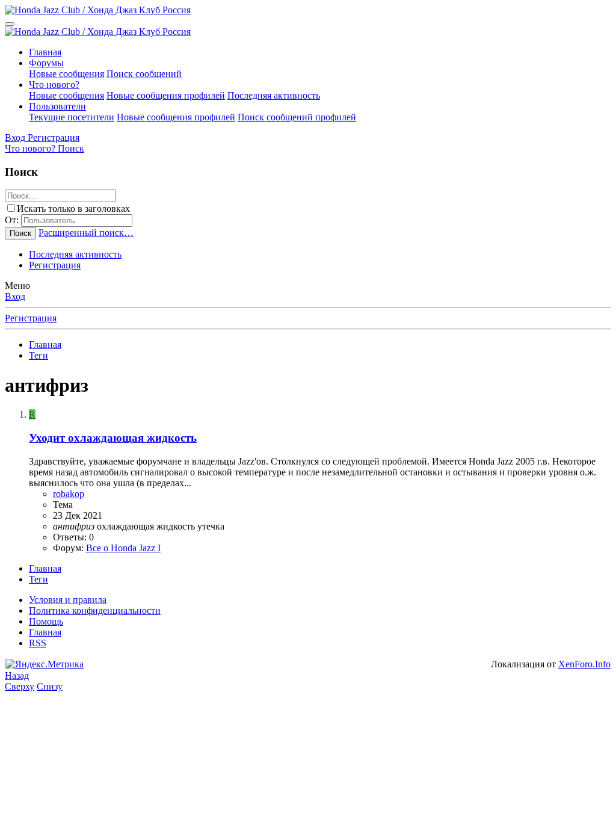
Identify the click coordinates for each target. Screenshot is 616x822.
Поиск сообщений (144, 74)
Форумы (46, 63)
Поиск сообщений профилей (297, 117)
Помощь (46, 621)
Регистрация (55, 265)
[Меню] (9, 24)
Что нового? (54, 84)
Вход (15, 296)
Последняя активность (273, 95)
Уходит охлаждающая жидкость (113, 437)
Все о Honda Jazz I (123, 548)
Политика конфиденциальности (95, 610)
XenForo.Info (584, 664)
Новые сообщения (66, 74)
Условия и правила (67, 600)
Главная (45, 52)
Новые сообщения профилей (165, 95)
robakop (68, 494)
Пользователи (57, 106)
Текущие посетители (71, 117)
